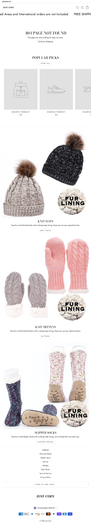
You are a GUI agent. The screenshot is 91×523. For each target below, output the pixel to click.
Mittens (45, 336)
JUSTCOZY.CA (6, 1)
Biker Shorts (45, 469)
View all (45, 63)
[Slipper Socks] (45, 385)
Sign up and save (45, 484)
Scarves (45, 461)
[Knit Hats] (45, 174)
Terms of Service (46, 473)
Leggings (45, 450)
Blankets (45, 465)
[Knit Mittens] (45, 280)
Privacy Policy (45, 477)
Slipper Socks (45, 442)
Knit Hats (45, 230)
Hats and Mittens (46, 454)
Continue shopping (45, 41)
